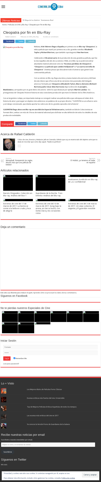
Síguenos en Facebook (14, 295)
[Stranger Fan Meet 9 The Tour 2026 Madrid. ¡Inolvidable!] (75, 316)
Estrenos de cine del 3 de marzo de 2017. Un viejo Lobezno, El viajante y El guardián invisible (82, 206)
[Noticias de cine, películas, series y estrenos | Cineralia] (50, 6)
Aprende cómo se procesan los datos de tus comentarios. (55, 293)
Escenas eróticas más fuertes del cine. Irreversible (45, 398)
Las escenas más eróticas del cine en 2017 (42, 416)
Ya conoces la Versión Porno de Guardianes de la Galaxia (48, 424)
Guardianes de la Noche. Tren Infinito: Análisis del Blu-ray (49, 194)
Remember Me (21, 358)
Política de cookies (68, 478)
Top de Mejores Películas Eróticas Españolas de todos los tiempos (52, 407)
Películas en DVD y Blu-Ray (18, 25)
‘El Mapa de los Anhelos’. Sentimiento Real (37, 20)
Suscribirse (8, 452)
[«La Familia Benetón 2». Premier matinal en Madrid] (59, 316)
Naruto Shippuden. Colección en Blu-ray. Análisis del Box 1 (17, 194)
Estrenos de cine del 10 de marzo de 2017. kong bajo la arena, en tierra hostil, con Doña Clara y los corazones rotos (48, 208)
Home (4, 25)
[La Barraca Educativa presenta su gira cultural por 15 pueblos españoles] (42, 316)
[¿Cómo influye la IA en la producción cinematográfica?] (26, 316)
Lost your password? (11, 364)
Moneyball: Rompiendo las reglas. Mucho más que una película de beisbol (19, 162)
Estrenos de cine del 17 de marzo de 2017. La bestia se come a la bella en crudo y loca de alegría (17, 207)
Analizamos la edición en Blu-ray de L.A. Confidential (82, 180)
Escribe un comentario (51, 37)
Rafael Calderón (10, 37)
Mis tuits (4, 465)
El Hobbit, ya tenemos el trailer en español (82, 161)
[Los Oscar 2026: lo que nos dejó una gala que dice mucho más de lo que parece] (91, 316)
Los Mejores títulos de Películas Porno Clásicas (44, 389)
